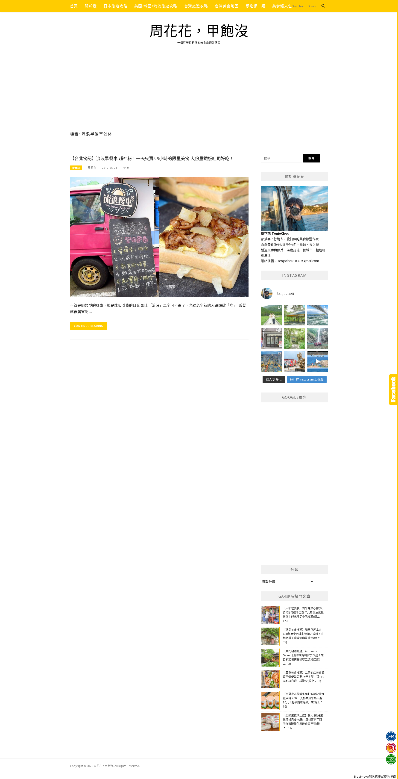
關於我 (91, 6)
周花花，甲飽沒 (199, 31)
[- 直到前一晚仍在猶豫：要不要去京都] (294, 338)
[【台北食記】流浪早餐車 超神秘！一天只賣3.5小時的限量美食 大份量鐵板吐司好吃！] (159, 236)
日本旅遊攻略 (115, 6)
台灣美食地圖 (227, 6)
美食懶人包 (282, 6)
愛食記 (76, 167)
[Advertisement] (199, 91)
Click (393, 389)
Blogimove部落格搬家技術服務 (375, 776)
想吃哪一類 (255, 6)
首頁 (74, 6)
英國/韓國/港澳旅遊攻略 (155, 6)
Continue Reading (88, 326)
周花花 (92, 167)
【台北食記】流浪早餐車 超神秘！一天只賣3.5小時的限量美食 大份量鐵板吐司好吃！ (152, 158)
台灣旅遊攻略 (196, 6)
